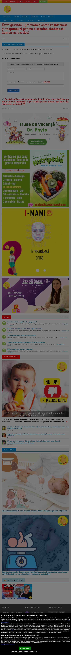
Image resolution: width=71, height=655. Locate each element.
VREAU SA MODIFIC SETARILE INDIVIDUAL (24, 651)
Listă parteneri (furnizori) (8, 644)
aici (12, 629)
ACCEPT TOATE (25, 648)
